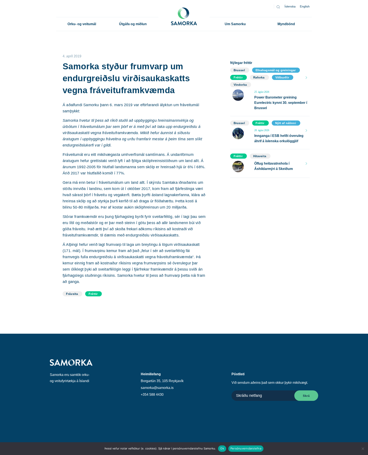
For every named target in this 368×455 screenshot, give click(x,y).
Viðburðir (282, 77)
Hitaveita (259, 156)
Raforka (259, 77)
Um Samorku (235, 24)
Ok (222, 448)
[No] (363, 448)
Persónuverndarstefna (245, 448)
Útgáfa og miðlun (133, 24)
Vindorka (240, 84)
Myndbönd (286, 24)
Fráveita (72, 294)
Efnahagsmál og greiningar (276, 70)
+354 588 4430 (152, 394)
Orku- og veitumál (82, 24)
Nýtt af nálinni (285, 123)
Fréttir (93, 294)
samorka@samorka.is (157, 388)
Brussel (239, 70)
